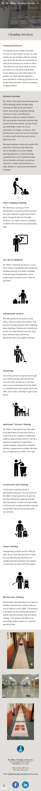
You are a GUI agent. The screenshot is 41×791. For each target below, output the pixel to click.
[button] (2, 3)
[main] (20, 34)
